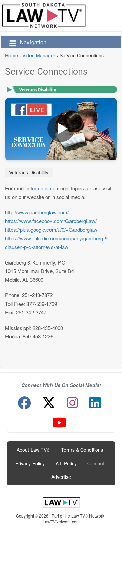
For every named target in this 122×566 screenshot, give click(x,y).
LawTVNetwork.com (61, 521)
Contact (95, 463)
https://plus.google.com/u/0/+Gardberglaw (51, 229)
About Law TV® (33, 449)
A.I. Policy (66, 463)
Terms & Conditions (82, 449)
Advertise (61, 476)
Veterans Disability (28, 172)
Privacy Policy (30, 463)
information (39, 188)
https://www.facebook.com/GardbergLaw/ (51, 221)
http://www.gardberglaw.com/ (37, 212)
